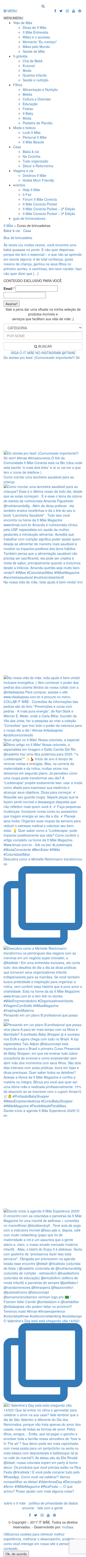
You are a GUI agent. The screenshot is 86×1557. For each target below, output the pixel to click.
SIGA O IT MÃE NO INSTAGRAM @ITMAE (43, 352)
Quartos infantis (35, 75)
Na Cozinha (31, 156)
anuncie (28, 1507)
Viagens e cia (23, 170)
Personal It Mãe (35, 137)
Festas (28, 108)
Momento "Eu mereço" (40, 41)
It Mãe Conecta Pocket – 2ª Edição (49, 208)
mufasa (67, 1527)
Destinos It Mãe (34, 175)
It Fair (27, 194)
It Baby (28, 113)
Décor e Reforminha (38, 165)
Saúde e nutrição (35, 80)
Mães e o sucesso (36, 37)
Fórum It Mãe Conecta (40, 199)
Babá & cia (31, 151)
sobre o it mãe (15, 1503)
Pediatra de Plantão (38, 123)
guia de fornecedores (29, 218)
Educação (30, 103)
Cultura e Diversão (37, 99)
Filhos (17, 84)
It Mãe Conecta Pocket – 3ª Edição (49, 213)
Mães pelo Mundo (36, 46)
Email (9, 288)
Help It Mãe (31, 189)
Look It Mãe (32, 132)
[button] (13, 18)
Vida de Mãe (22, 22)
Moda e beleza (24, 127)
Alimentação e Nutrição (40, 89)
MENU (11, 10)
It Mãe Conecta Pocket (40, 204)
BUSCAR (44, 346)
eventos (19, 185)
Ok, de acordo (16, 1554)
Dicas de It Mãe (34, 27)
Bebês (27, 94)
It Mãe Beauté (33, 142)
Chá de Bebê (33, 60)
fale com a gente (50, 1507)
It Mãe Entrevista (35, 32)
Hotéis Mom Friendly (38, 180)
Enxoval (29, 65)
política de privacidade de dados (53, 1503)
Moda (27, 70)
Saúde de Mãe (34, 51)
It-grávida (20, 56)
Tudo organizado (35, 161)
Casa (17, 146)
